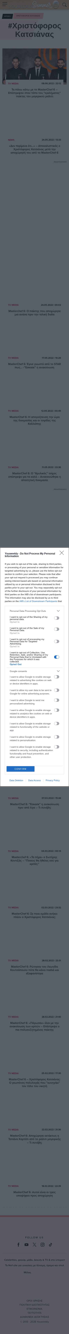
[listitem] (34, 611)
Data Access (34, 780)
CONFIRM (20, 769)
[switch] (56, 618)
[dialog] (34, 667)
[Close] (63, 554)
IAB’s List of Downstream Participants (38, 601)
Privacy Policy (53, 780)
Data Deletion (16, 780)
